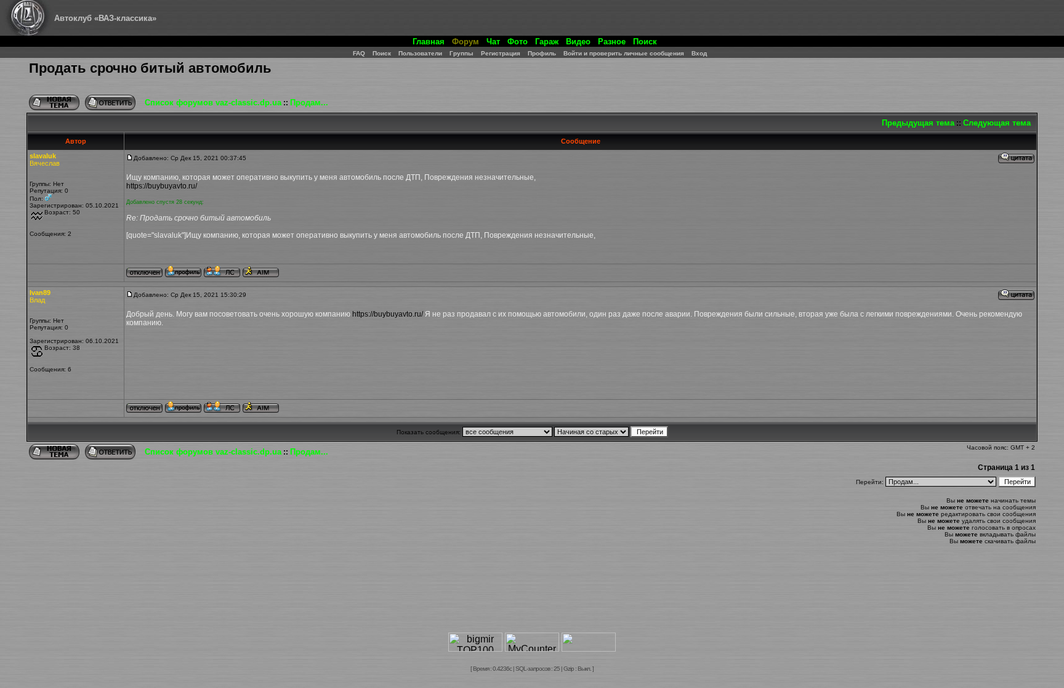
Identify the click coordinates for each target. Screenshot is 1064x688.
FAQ (359, 53)
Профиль (542, 53)
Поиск (645, 41)
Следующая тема (997, 122)
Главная (429, 41)
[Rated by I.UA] (589, 648)
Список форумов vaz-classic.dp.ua (213, 102)
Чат (493, 41)
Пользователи (420, 53)
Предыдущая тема (918, 122)
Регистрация (500, 53)
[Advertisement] (532, 593)
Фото (517, 41)
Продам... (309, 102)
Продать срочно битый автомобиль (150, 68)
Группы (461, 53)
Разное (612, 41)
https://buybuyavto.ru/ (161, 186)
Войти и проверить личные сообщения (623, 53)
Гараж (546, 41)
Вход (699, 53)
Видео (578, 41)
